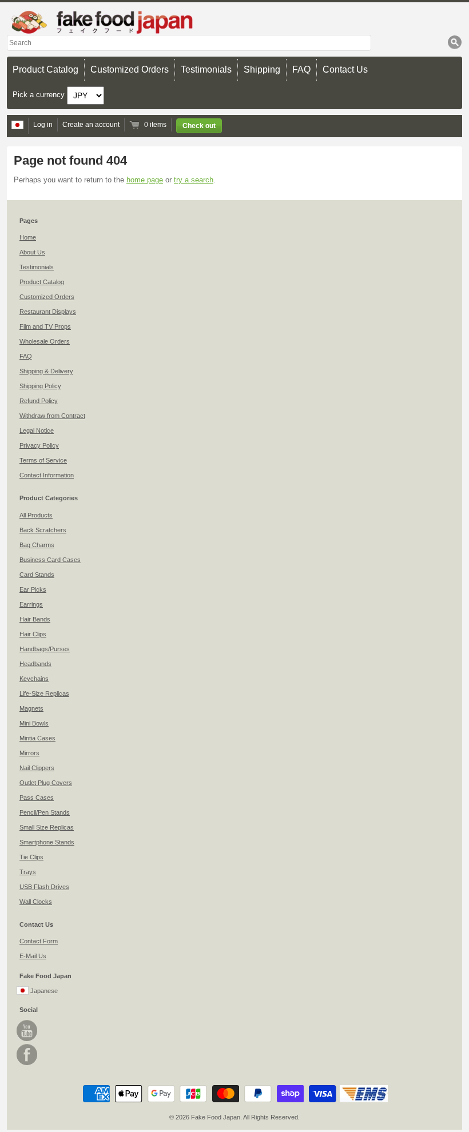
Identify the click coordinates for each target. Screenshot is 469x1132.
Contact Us (345, 69)
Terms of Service (43, 460)
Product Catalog (45, 69)
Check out (199, 126)
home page (144, 180)
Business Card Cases (50, 559)
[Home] (234, 22)
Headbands (35, 663)
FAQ (301, 69)
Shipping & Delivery (46, 371)
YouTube (27, 1030)
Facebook (27, 1054)
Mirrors (29, 753)
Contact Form (38, 941)
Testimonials (206, 69)
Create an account (91, 125)
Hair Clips (32, 634)
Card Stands (36, 574)
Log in (43, 125)
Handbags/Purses (44, 648)
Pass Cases (36, 797)
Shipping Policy (40, 385)
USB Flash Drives (44, 886)
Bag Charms (36, 544)
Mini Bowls (34, 723)
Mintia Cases (37, 738)
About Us (32, 252)
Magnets (31, 708)
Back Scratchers (42, 530)
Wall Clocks (35, 901)
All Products (36, 515)
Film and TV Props (45, 326)
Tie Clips (31, 857)
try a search (193, 180)
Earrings (31, 604)
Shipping (262, 69)
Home (27, 237)
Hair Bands (34, 619)
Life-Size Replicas (44, 693)
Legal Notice (36, 430)
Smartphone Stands (46, 842)
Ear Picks (32, 589)
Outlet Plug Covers (45, 782)
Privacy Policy (39, 445)
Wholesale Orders (44, 341)
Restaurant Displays (47, 311)
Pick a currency (40, 94)
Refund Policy (38, 400)
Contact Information (46, 475)
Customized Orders (129, 69)
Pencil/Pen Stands (44, 812)
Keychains (34, 678)
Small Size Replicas (46, 827)
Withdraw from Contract (52, 415)
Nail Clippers (36, 767)
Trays (27, 871)
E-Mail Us (32, 955)
